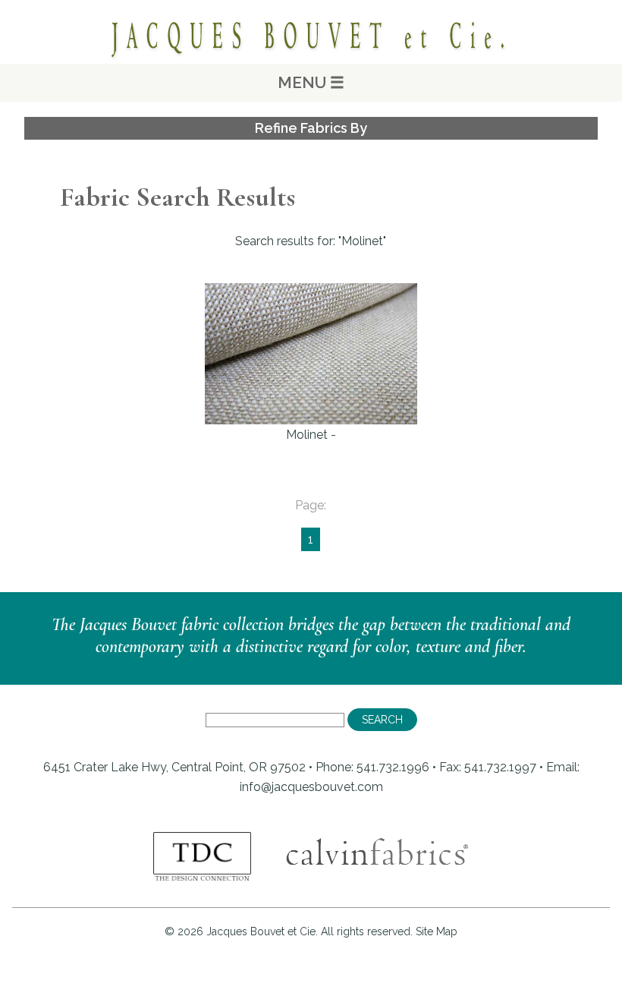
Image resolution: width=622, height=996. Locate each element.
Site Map (436, 931)
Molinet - (311, 434)
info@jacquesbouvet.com (311, 787)
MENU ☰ (311, 82)
